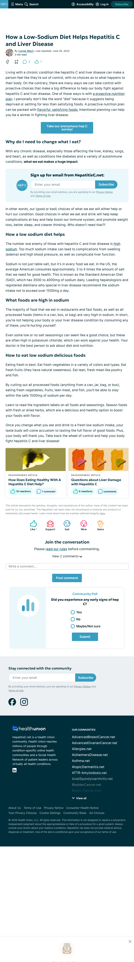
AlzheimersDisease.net (90, 755)
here (102, 513)
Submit (85, 637)
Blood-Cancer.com (86, 791)
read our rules (56, 549)
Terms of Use (99, 940)
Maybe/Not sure (88, 626)
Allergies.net (82, 749)
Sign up (122, 931)
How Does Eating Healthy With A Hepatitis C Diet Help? (34, 482)
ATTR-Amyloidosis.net (89, 773)
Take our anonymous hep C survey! (67, 127)
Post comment (67, 578)
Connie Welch (26, 50)
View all (80, 798)
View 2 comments (65, 556)
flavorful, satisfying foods (57, 110)
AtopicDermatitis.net (88, 767)
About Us (14, 808)
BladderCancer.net (86, 785)
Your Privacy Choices (22, 813)
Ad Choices (96, 813)
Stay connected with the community (39, 668)
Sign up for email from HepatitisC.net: (67, 175)
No (78, 619)
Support (49, 525)
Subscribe (121, 4)
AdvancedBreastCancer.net (93, 737)
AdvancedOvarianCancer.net (94, 743)
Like (32, 525)
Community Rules (74, 813)
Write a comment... (22, 566)
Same (99, 525)
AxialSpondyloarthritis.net (92, 779)
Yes (79, 612)
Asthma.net (81, 761)
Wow (82, 525)
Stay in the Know (67, 915)
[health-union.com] (29, 729)
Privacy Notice (78, 940)
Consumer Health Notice (82, 808)
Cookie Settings (50, 813)
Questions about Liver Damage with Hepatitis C (96, 482)
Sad (64, 525)
